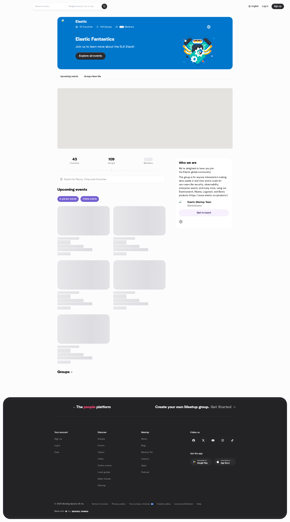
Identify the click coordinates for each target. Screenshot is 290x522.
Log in (57, 446)
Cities (101, 459)
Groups (101, 439)
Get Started (221, 407)
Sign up (58, 439)
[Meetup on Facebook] (193, 440)
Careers (145, 459)
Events (101, 446)
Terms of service (100, 504)
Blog (143, 446)
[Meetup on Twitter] (203, 440)
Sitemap (102, 485)
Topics (101, 452)
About (144, 439)
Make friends (104, 479)
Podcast (145, 472)
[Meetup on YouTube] (213, 440)
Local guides (104, 472)
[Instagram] (222, 440)
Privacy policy (119, 504)
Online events (105, 466)
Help (56, 452)
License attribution (183, 504)
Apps (144, 466)
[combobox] (84, 6)
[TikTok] (232, 440)
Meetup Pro (147, 452)
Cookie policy (164, 504)
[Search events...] (104, 6)
